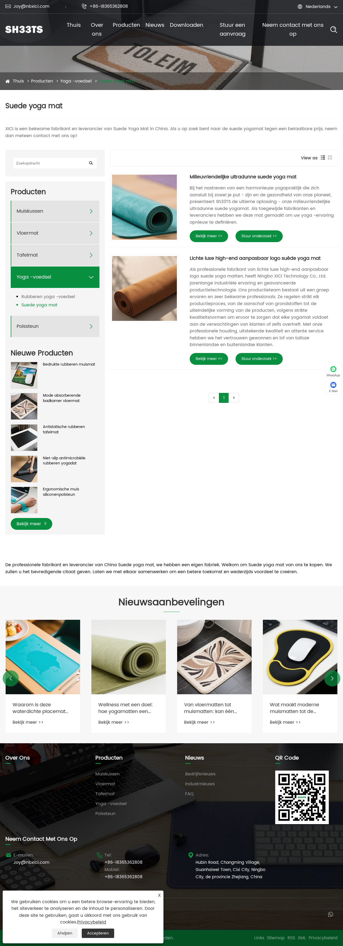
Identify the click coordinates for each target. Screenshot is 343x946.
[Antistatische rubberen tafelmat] (24, 437)
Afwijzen (64, 933)
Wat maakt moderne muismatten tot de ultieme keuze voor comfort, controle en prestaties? (208, 708)
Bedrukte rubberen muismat (69, 364)
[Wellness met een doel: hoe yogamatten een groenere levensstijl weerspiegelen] (43, 657)
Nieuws (155, 25)
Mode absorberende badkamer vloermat (62, 398)
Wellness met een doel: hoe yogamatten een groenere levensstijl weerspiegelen (40, 708)
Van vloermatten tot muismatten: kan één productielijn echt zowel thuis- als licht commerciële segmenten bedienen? (128, 708)
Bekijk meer (29, 523)
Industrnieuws (200, 783)
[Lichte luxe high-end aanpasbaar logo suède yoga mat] (144, 288)
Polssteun (28, 326)
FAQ (189, 793)
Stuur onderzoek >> (259, 236)
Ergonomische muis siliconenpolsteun (61, 492)
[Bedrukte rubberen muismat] (24, 375)
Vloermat (27, 233)
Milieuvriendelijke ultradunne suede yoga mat (243, 177)
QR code (287, 758)
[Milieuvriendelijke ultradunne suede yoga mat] (144, 207)
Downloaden (186, 25)
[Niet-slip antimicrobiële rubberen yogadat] (24, 469)
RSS (291, 937)
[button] (11, 678)
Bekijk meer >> (209, 236)
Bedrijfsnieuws (200, 774)
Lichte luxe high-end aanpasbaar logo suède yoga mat (255, 258)
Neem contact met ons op (293, 30)
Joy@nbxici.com (27, 6)
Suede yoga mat (117, 81)
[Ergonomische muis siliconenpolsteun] (24, 500)
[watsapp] (330, 914)
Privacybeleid (323, 937)
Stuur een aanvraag (232, 30)
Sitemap (276, 937)
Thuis (74, 25)
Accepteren (98, 933)
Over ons (97, 30)
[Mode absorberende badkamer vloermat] (24, 406)
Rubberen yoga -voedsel (48, 296)
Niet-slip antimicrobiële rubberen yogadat (64, 461)
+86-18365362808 (104, 6)
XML (302, 937)
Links (259, 937)
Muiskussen (30, 211)
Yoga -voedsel (76, 81)
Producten (126, 25)
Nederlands (318, 6)
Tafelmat (27, 255)
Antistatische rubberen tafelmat (64, 429)
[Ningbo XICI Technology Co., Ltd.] (24, 29)
